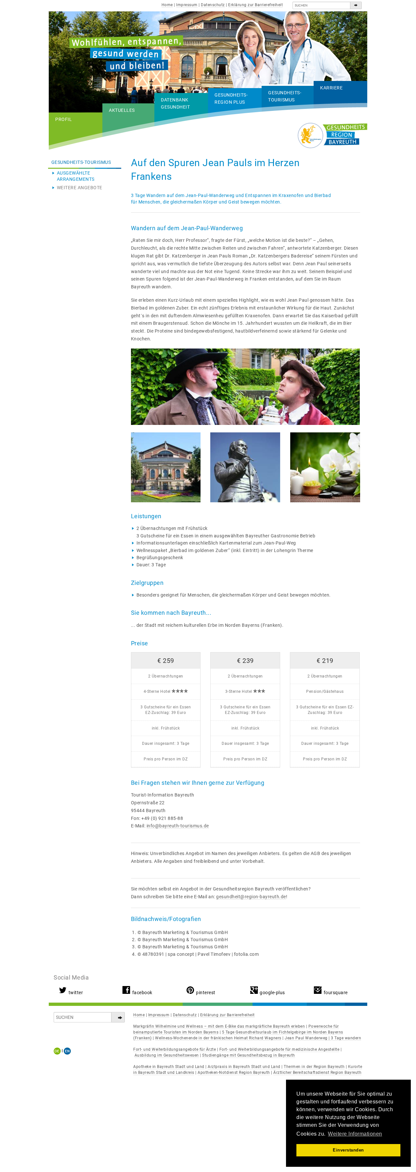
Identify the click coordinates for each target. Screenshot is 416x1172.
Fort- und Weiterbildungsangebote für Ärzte (174, 1049)
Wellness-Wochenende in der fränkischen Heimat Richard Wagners (218, 1038)
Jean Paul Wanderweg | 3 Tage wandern (323, 1038)
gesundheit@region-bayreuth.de (251, 896)
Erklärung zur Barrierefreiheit (255, 5)
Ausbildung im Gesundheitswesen (167, 1055)
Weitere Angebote (79, 187)
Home (167, 5)
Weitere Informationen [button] (355, 1134)
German (58, 1051)
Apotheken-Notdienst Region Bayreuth (234, 1072)
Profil (63, 119)
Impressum (187, 5)
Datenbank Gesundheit (175, 103)
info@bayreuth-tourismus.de (178, 825)
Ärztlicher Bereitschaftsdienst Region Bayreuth (317, 1072)
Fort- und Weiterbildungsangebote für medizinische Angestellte (279, 1049)
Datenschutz (213, 5)
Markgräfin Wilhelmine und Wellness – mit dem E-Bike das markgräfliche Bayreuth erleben (219, 1026)
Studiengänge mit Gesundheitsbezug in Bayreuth (248, 1055)
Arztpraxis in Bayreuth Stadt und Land (244, 1066)
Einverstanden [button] (348, 1150)
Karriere (331, 87)
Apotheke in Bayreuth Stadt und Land (168, 1066)
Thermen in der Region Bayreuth (314, 1066)
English (67, 1051)
